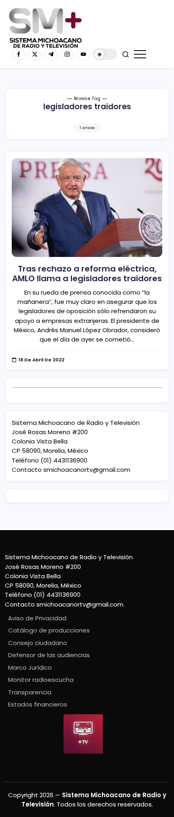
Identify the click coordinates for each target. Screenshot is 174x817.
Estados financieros (37, 704)
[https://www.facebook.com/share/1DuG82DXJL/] (18, 54)
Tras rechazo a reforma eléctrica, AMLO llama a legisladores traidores (87, 273)
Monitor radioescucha (41, 679)
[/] (34, 54)
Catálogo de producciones (49, 630)
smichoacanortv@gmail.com (86, 469)
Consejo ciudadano (37, 643)
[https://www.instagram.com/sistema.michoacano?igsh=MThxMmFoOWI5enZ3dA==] (67, 54)
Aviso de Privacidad (37, 618)
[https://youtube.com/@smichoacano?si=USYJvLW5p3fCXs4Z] (83, 54)
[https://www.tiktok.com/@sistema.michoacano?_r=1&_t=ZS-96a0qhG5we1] (51, 54)
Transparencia (29, 692)
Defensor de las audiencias (49, 655)
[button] (105, 54)
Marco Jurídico (30, 667)
